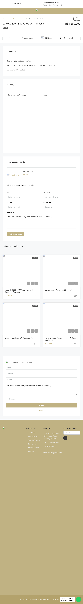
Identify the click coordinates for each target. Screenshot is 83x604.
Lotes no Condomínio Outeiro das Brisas (20, 338)
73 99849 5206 (16, 4)
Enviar (41, 405)
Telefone (46, 192)
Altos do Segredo (34, 440)
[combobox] (59, 207)
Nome (9, 192)
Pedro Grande (32, 436)
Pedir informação (15, 234)
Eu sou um (47, 202)
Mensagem (11, 212)
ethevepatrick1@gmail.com (52, 453)
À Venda (5, 27)
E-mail (9, 202)
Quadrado (31, 432)
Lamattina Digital (57, 599)
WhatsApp (26, 174)
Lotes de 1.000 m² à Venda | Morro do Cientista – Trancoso (19, 291)
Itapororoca (32, 444)
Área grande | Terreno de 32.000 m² (58, 290)
